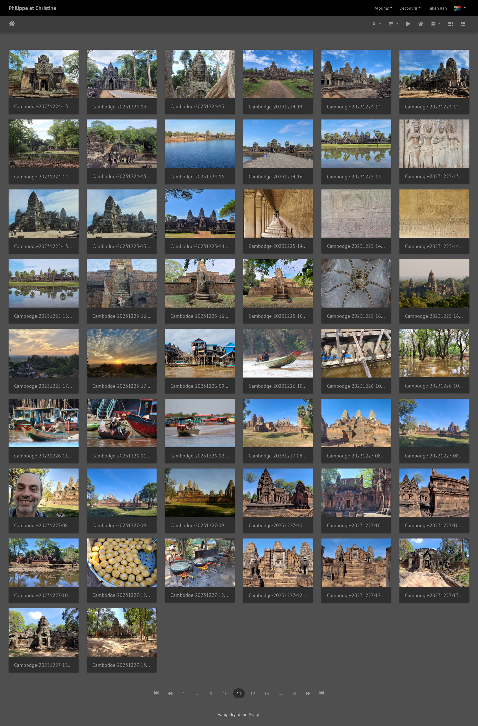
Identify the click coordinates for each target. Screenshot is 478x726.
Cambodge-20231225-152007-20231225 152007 (43, 316)
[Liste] (463, 23)
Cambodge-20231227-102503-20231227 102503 (356, 525)
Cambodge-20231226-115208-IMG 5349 (43, 456)
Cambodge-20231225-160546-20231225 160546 (121, 316)
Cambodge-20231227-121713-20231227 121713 (121, 595)
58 (294, 693)
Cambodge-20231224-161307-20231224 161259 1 (278, 176)
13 (266, 693)
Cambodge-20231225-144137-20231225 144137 (434, 246)
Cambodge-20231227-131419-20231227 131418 (43, 665)
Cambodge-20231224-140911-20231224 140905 (356, 107)
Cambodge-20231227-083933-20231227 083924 (356, 456)
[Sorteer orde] (376, 23)
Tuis (12, 24)
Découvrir (408, 8)
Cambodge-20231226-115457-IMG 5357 (121, 456)
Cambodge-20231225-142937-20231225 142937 (278, 246)
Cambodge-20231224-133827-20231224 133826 (43, 106)
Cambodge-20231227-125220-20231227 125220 (278, 595)
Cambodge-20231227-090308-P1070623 (199, 525)
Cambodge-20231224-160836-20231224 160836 (199, 176)
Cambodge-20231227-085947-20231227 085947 (43, 525)
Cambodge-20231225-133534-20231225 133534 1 (121, 246)
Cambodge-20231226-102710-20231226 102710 (356, 386)
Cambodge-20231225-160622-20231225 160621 (199, 316)
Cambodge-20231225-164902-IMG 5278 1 (434, 316)
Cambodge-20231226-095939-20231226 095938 (199, 386)
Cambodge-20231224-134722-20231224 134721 (121, 107)
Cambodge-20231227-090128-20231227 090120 (121, 525)
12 (252, 693)
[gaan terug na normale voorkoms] (421, 23)
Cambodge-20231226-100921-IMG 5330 (278, 386)
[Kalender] (435, 23)
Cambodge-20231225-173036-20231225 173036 (121, 386)
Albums (382, 8)
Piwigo (254, 714)
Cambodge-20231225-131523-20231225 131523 (356, 176)
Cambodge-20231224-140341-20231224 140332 (278, 107)
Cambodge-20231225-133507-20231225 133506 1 (43, 246)
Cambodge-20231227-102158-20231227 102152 (278, 525)
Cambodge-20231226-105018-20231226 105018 (434, 386)
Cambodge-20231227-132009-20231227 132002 (121, 665)
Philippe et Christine (32, 8)
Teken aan (437, 8)
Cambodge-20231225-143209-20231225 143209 (356, 246)
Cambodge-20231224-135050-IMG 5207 (199, 106)
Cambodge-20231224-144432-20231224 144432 (434, 107)
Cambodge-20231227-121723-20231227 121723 (199, 595)
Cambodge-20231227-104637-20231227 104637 (43, 595)
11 (239, 693)
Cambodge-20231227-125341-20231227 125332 (356, 595)
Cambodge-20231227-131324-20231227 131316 (434, 595)
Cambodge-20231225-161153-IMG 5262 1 (356, 316)
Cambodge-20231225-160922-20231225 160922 (278, 316)
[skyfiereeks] (408, 23)
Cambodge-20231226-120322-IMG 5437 (199, 456)
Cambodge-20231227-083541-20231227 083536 (278, 456)
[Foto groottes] (393, 23)
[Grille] (450, 23)
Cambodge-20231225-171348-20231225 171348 (43, 386)
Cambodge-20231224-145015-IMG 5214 (43, 176)
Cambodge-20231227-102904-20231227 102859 (434, 525)
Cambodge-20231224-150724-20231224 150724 (121, 176)
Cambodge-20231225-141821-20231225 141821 (199, 246)
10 (225, 693)
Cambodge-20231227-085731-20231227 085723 (434, 456)
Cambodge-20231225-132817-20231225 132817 (434, 176)
